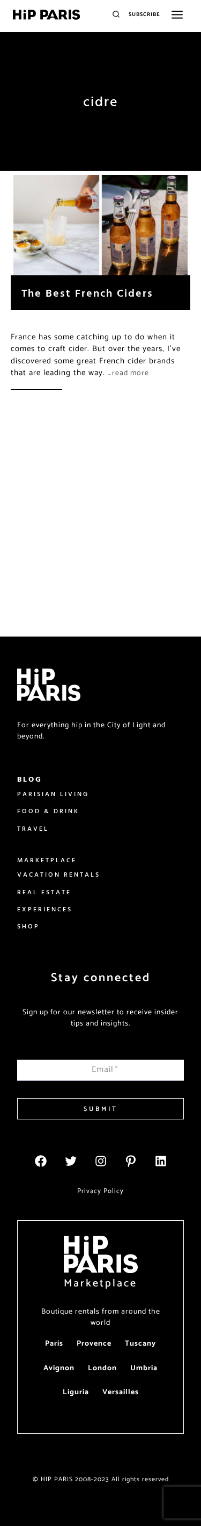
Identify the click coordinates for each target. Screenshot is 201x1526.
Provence (94, 1344)
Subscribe (144, 14)
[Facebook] (41, 1161)
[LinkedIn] (161, 1161)
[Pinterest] (131, 1161)
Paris (54, 1344)
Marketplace (100, 1283)
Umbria (144, 1368)
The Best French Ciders (87, 292)
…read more (128, 373)
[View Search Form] (116, 14)
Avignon (59, 1368)
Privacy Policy (100, 1191)
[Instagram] (101, 1161)
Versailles (120, 1392)
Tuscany (140, 1344)
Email (105, 1069)
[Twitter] (71, 1161)
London (102, 1368)
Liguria (76, 1392)
